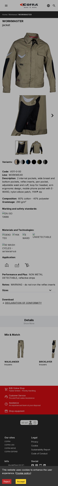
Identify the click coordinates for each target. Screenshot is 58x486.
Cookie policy (23, 473)
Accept (21, 481)
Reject (7, 481)
